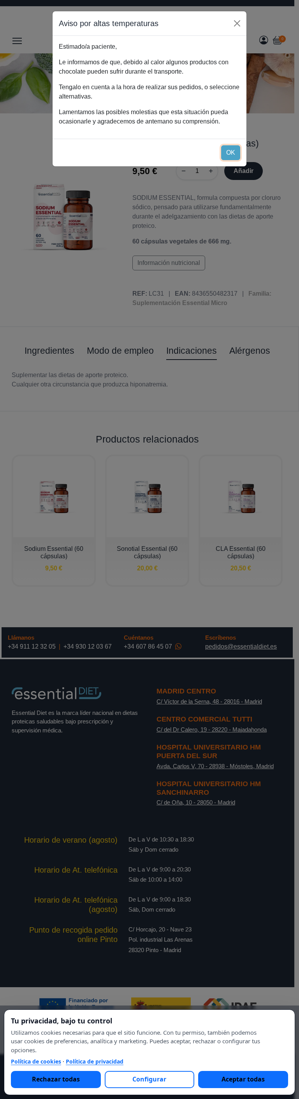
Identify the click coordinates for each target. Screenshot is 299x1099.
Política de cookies (36, 1061)
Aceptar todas (243, 1079)
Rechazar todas (56, 1079)
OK (230, 152)
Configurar (149, 1079)
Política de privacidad (94, 1061)
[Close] (237, 23)
